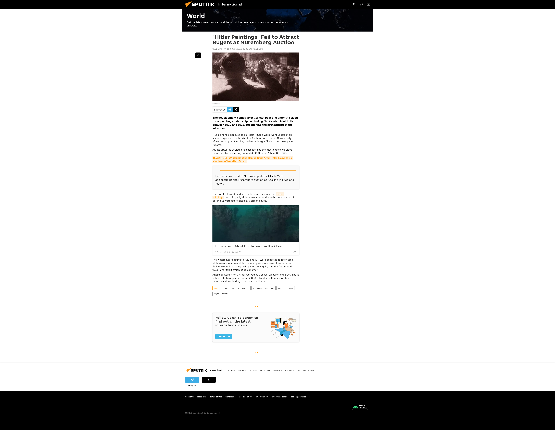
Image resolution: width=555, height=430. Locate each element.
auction (281, 288)
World (216, 288)
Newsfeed (235, 288)
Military (277, 370)
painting (290, 288)
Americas (242, 370)
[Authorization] (354, 4)
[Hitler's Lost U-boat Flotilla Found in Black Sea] (255, 223)
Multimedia (308, 370)
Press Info (201, 396)
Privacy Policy (261, 396)
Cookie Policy (245, 396)
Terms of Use (216, 396)
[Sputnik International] (201, 8)
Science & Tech (292, 370)
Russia (253, 370)
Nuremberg (257, 288)
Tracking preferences (300, 396)
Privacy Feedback (279, 396)
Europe (225, 288)
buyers (225, 294)
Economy (265, 370)
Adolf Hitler (269, 288)
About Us (189, 396)
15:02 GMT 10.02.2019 (222, 49)
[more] (295, 252)
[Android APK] (360, 407)
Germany (245, 288)
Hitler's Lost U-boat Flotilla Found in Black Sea (248, 246)
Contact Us (230, 396)
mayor (216, 294)
